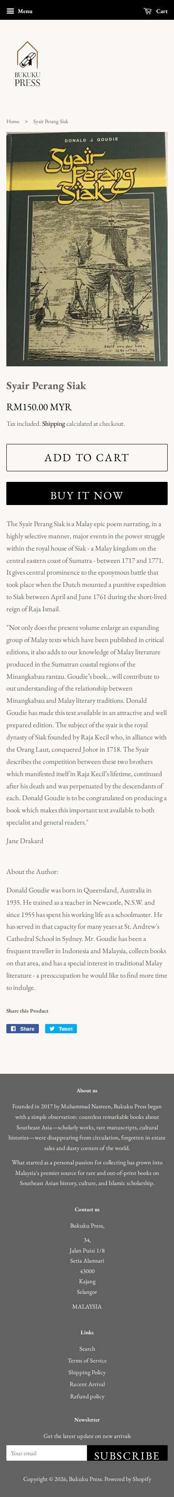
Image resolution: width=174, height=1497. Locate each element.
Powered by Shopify (127, 1479)
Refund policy (87, 1396)
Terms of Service (87, 1360)
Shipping (53, 423)
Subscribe (127, 1455)
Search (87, 1348)
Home (12, 121)
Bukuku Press (85, 1479)
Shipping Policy (87, 1372)
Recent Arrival (87, 1384)
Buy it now (87, 495)
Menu (24, 11)
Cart (161, 11)
